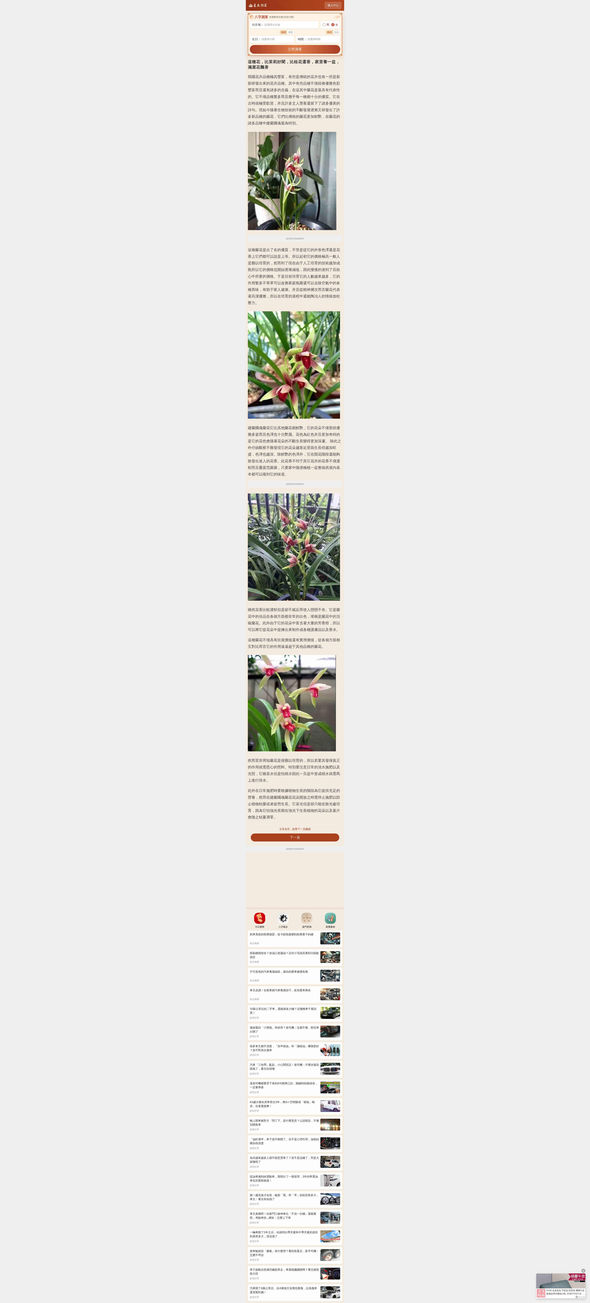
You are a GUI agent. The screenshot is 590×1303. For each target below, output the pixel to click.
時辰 (336, 32)
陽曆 (283, 32)
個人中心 (333, 5)
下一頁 (295, 837)
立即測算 (295, 49)
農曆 (290, 32)
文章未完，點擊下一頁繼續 (295, 829)
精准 (329, 32)
